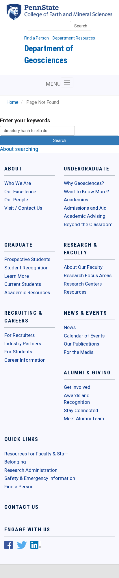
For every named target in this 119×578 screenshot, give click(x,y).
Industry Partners (22, 343)
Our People (16, 199)
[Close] (7, 572)
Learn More (16, 276)
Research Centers (83, 284)
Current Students (22, 284)
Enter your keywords (25, 120)
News (70, 327)
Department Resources (74, 38)
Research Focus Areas (87, 275)
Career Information (25, 360)
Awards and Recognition (77, 399)
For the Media (79, 352)
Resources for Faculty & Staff (36, 454)
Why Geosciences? (84, 183)
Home (12, 102)
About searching (19, 149)
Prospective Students (27, 259)
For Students (18, 351)
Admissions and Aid (85, 208)
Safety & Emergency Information (39, 478)
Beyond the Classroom (88, 224)
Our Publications (81, 344)
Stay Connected (81, 410)
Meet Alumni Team (84, 418)
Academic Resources (27, 292)
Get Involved (77, 387)
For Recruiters (19, 335)
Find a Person (36, 38)
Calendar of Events (84, 336)
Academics (76, 199)
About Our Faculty (83, 267)
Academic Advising (84, 216)
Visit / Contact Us (23, 208)
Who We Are (17, 183)
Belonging (15, 462)
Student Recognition (26, 268)
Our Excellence (20, 191)
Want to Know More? (86, 191)
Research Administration (30, 470)
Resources (75, 292)
